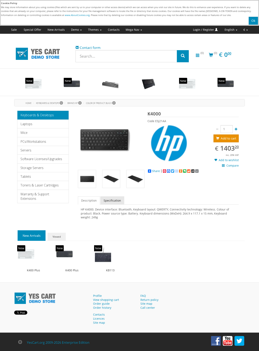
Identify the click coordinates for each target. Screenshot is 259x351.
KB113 (110, 270)
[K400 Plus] (33, 84)
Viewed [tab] (57, 236)
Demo (75, 29)
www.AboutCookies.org (77, 15)
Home (28, 103)
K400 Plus (33, 270)
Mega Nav (133, 29)
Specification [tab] (112, 200)
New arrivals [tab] (31, 236)
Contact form (90, 47)
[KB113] (103, 254)
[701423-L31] (110, 84)
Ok (253, 21)
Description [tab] (89, 200)
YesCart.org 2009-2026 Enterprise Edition (58, 342)
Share (156, 171)
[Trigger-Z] (149, 84)
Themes (94, 29)
